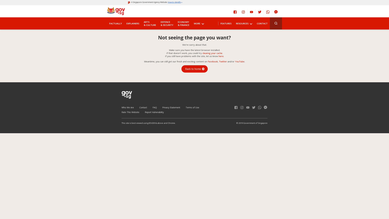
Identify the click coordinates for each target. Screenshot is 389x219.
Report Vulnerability (154, 112)
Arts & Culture (150, 23)
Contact (262, 23)
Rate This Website (130, 112)
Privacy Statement (171, 107)
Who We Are (128, 107)
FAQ (155, 107)
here (221, 56)
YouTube (239, 61)
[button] (175, 2)
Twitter (223, 61)
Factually (115, 23)
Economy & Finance (183, 23)
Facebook (213, 61)
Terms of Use (192, 107)
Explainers (132, 23)
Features (225, 23)
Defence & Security (167, 23)
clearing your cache (212, 53)
